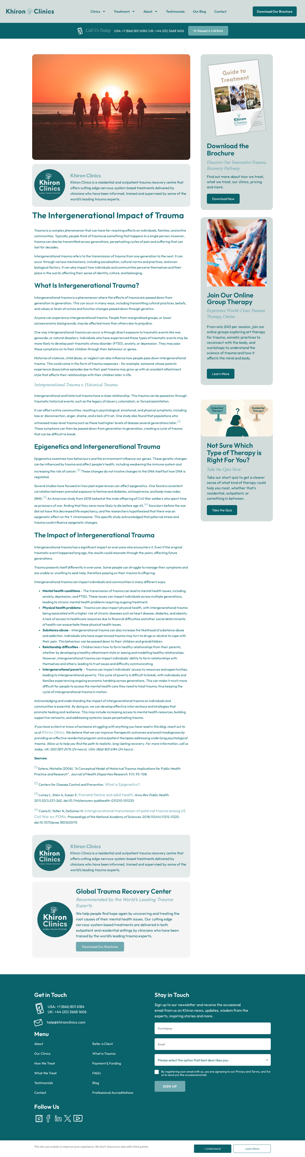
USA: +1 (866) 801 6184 (130, 31)
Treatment (122, 11)
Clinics (95, 11)
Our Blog (199, 11)
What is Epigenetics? (122, 784)
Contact (220, 11)
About (147, 11)
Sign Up (170, 1086)
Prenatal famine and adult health (105, 794)
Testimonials (175, 11)
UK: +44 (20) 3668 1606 (166, 31)
